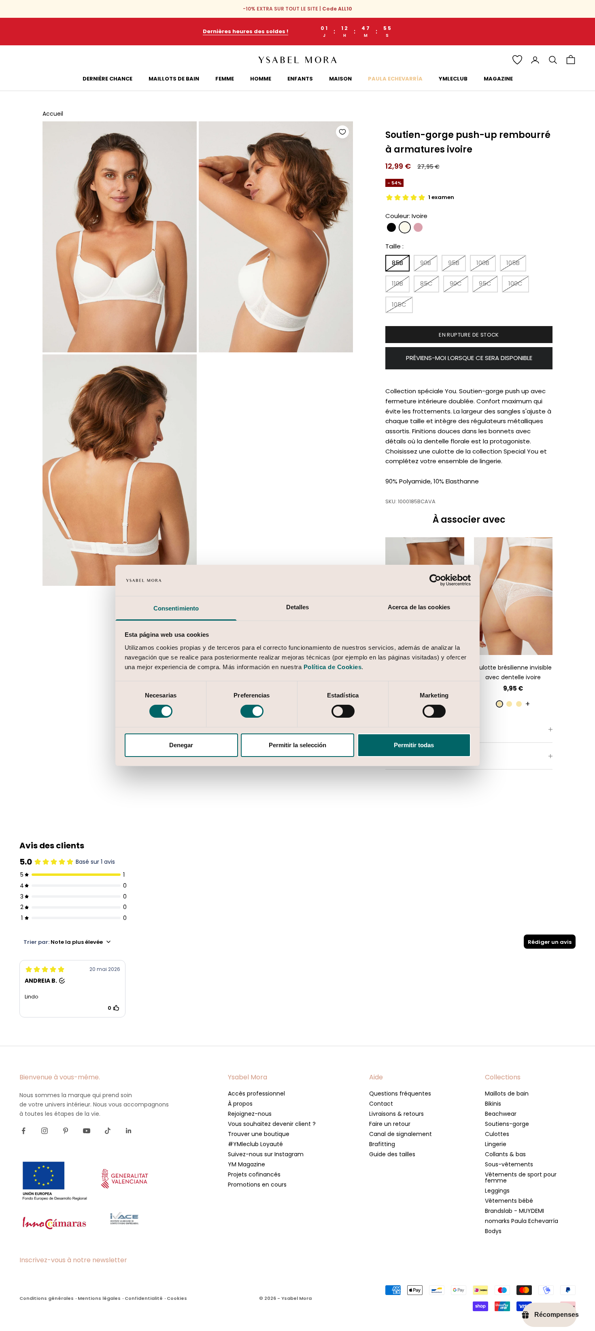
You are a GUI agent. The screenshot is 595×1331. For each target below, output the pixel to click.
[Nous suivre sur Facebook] (23, 1131)
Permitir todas (414, 745)
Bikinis (493, 1104)
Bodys (493, 1231)
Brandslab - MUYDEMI (514, 1211)
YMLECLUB (453, 79)
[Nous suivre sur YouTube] (87, 1131)
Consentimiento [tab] (176, 608)
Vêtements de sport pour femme (521, 1177)
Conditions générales (46, 1298)
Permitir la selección (297, 745)
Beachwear (500, 1114)
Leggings (497, 1191)
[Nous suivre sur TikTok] (108, 1131)
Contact (381, 1104)
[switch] (252, 711)
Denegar (181, 745)
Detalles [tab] (297, 607)
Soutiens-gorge (507, 1124)
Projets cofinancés (254, 1174)
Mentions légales (99, 1298)
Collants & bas (505, 1154)
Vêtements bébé (509, 1201)
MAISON (340, 79)
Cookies (177, 1298)
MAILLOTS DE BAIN (174, 79)
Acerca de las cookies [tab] (419, 607)
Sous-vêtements (509, 1164)
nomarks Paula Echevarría (521, 1221)
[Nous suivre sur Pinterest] (66, 1131)
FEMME (224, 79)
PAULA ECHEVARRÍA (395, 79)
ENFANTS (300, 79)
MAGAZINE (498, 79)
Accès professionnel (256, 1093)
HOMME (260, 79)
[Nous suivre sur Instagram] (44, 1131)
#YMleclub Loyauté (255, 1144)
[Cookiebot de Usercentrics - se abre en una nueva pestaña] (435, 580)
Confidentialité (144, 1298)
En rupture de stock (469, 335)
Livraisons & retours (396, 1114)
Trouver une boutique (258, 1134)
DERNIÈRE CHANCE (107, 79)
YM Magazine (246, 1164)
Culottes (497, 1134)
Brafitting (382, 1144)
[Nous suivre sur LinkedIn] (129, 1131)
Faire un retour (389, 1124)
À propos (240, 1104)
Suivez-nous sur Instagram (266, 1154)
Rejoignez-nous (250, 1114)
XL (535, 642)
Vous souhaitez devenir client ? (272, 1124)
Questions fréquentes (400, 1093)
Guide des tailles (392, 1154)
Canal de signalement (400, 1134)
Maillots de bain (507, 1093)
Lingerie (495, 1144)
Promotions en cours (257, 1185)
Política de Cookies (333, 666)
